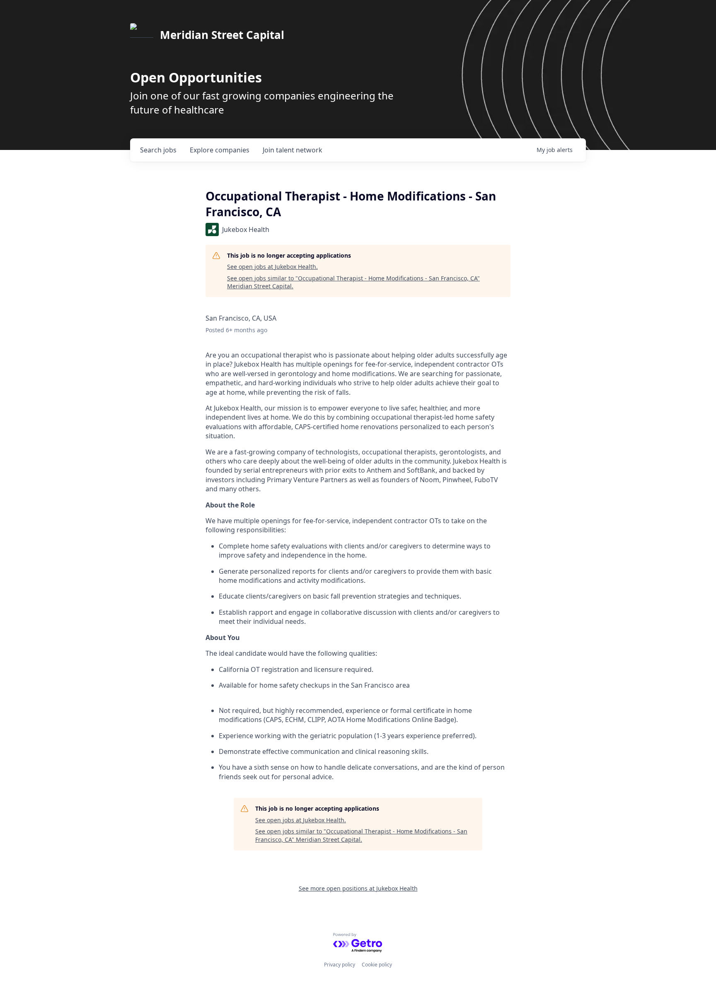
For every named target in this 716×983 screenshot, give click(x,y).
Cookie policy (377, 964)
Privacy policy (339, 964)
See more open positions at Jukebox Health (358, 888)
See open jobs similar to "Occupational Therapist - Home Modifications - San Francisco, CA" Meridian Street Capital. (353, 282)
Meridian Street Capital (222, 34)
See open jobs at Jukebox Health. (272, 267)
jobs (158, 150)
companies (219, 150)
